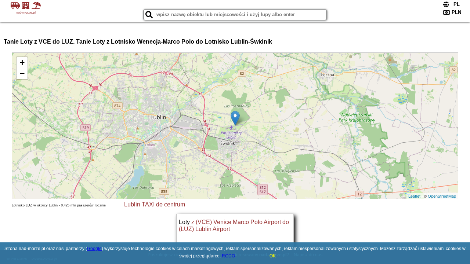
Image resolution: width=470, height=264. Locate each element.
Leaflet (414, 196)
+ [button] (22, 62)
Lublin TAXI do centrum (154, 204)
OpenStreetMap (442, 196)
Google (94, 248)
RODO (228, 255)
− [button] (22, 73)
